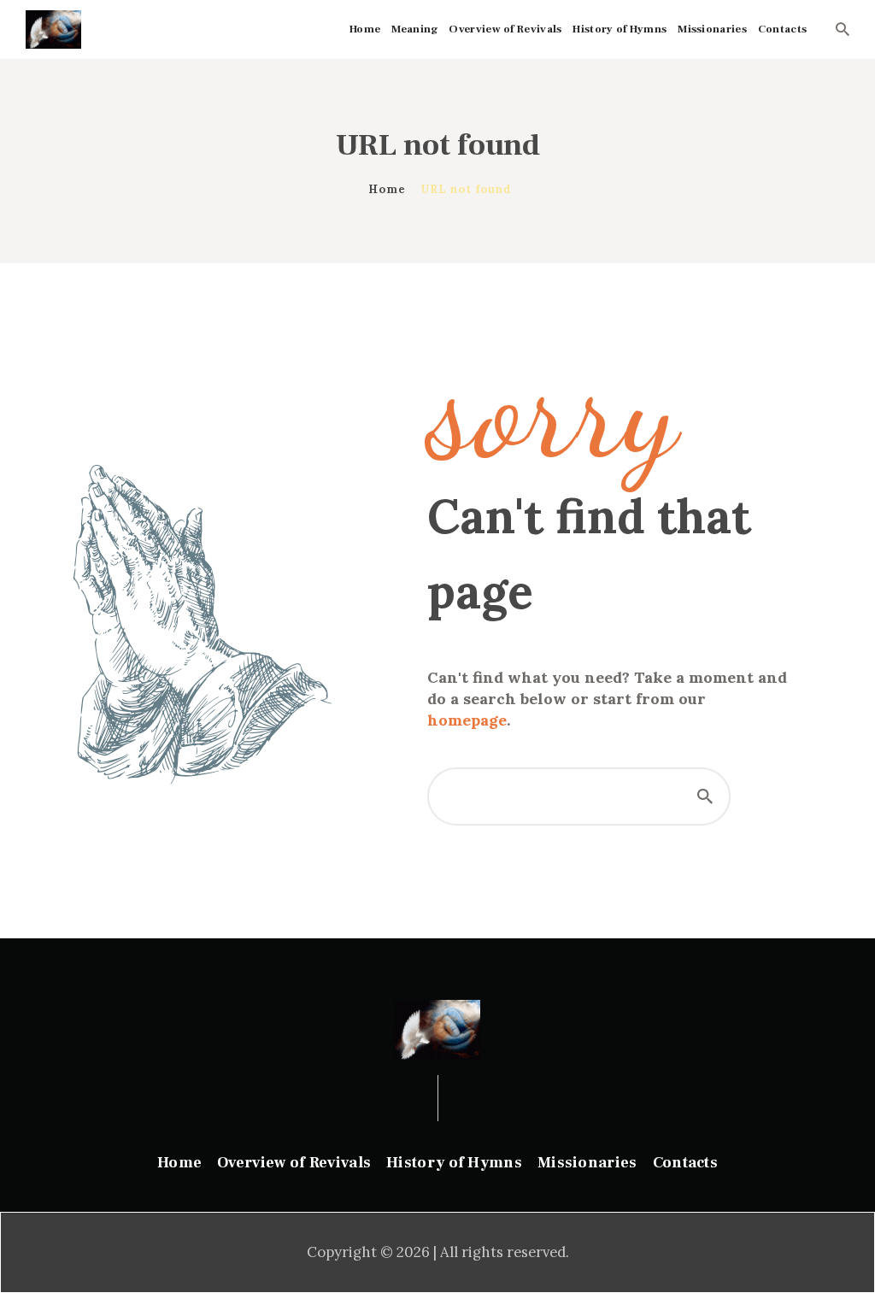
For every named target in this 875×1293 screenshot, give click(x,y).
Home (386, 189)
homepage (467, 720)
